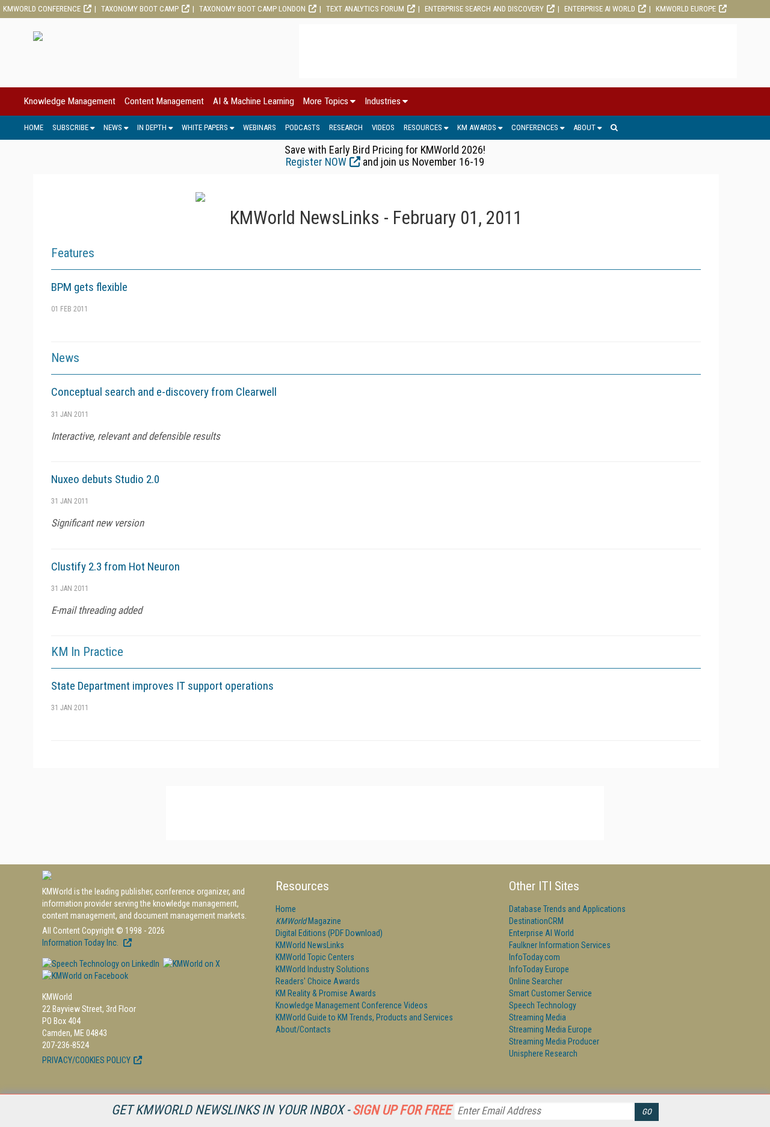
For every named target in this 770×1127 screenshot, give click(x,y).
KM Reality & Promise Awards (326, 993)
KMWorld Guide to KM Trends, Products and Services (364, 1017)
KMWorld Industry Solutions (322, 969)
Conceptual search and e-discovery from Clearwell (164, 392)
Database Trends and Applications (567, 909)
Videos (383, 127)
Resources (423, 127)
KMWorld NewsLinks (310, 945)
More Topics (325, 101)
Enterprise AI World (599, 8)
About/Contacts (303, 1029)
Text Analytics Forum (365, 8)
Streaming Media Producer (554, 1041)
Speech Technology (542, 1005)
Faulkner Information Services (560, 945)
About (584, 127)
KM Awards (476, 127)
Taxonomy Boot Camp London (252, 8)
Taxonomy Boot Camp (140, 8)
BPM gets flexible (89, 287)
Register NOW (316, 161)
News (112, 127)
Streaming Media (537, 1017)
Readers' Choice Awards (318, 981)
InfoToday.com (534, 957)
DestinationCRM (536, 921)
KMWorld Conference (42, 8)
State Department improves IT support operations (162, 686)
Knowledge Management (70, 101)
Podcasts (302, 127)
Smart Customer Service (550, 993)
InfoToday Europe (539, 969)
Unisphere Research (543, 1053)
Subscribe (70, 127)
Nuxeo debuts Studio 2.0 (105, 479)
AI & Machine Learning (253, 101)
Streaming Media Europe (550, 1029)
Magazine (308, 921)
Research (346, 127)
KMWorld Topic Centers (315, 957)
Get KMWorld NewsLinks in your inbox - (281, 1109)
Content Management (164, 101)
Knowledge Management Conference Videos (352, 1005)
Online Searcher (535, 981)
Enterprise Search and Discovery (484, 8)
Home (33, 127)
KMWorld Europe (686, 8)
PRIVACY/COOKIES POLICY (86, 1060)
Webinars (259, 127)
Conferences (534, 127)
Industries (383, 101)
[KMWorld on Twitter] (190, 964)
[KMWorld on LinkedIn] (100, 964)
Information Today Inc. (81, 942)
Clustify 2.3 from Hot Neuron (115, 566)
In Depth (152, 127)
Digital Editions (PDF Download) (329, 933)
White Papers (205, 127)
